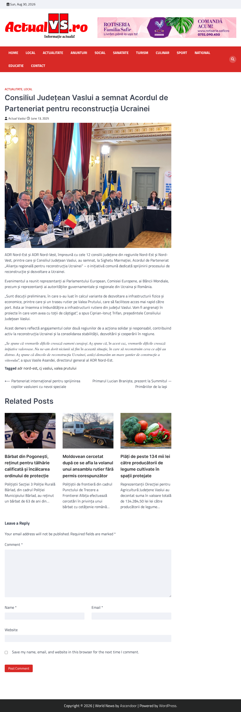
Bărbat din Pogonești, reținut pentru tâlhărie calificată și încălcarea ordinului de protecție (27, 466)
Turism (142, 52)
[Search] (232, 59)
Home (13, 52)
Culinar (162, 52)
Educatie (16, 65)
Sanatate (121, 52)
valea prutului (65, 368)
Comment (14, 544)
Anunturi (79, 52)
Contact (38, 65)
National (202, 52)
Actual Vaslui (17, 118)
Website (11, 630)
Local (30, 52)
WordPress (167, 705)
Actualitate (53, 52)
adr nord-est (27, 368)
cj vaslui (45, 368)
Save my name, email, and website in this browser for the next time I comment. (75, 652)
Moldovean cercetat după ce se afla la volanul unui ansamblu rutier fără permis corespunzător (88, 466)
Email (97, 607)
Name (11, 607)
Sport (182, 52)
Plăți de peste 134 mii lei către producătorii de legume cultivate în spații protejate (145, 466)
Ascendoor (128, 705)
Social (100, 52)
